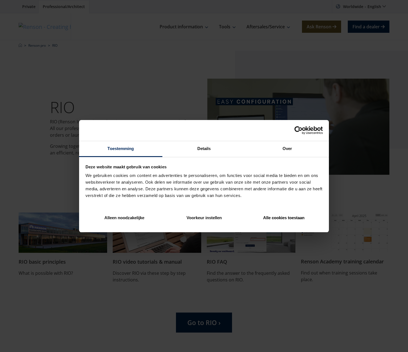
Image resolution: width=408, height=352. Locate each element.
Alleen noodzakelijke (124, 217)
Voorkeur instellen (204, 217)
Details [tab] (204, 148)
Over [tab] (287, 148)
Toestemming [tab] (120, 148)
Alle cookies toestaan (283, 217)
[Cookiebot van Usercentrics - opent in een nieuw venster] (298, 130)
